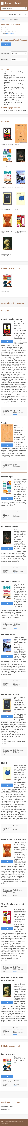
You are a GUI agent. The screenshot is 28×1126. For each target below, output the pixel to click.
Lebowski (15, 414)
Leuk (6, 549)
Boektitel (14, 53)
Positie (14, 59)
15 (5, 44)
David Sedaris (10, 33)
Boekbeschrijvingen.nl (13, 3)
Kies (20, 14)
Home (3, 19)
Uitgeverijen (4, 1123)
